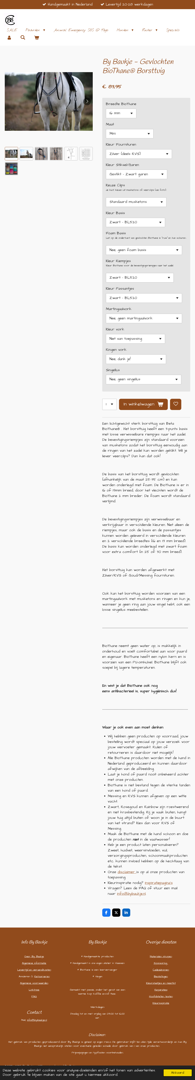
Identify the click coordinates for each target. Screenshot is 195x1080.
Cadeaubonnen (161, 970)
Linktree (34, 990)
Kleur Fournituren (121, 144)
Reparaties (160, 990)
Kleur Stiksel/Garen (122, 165)
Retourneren (42, 976)
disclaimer (126, 872)
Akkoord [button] (177, 1072)
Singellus (113, 370)
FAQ (34, 996)
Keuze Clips (115, 185)
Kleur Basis (115, 213)
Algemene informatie (34, 963)
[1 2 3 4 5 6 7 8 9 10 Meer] (109, 404)
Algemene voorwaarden (34, 983)
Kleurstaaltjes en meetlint (161, 983)
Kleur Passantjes (120, 288)
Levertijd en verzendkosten (34, 970)
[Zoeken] (23, 37)
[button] (11, 153)
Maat (110, 124)
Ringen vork (116, 349)
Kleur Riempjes (118, 261)
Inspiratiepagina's (159, 882)
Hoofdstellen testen (161, 996)
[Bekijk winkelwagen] (36, 38)
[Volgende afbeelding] (87, 101)
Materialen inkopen (161, 956)
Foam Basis (116, 233)
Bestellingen (161, 976)
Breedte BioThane (121, 104)
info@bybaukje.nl (131, 893)
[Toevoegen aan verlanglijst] (175, 404)
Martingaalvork (118, 309)
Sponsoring (161, 963)
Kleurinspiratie (161, 1003)
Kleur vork (115, 329)
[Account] (9, 38)
